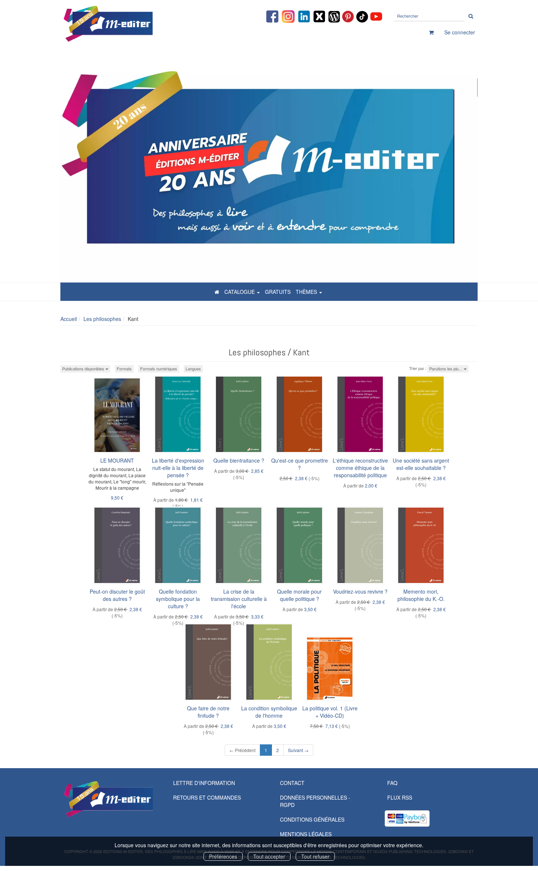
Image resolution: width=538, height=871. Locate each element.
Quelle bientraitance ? (238, 460)
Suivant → (298, 750)
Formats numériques (158, 368)
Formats (124, 368)
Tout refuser (315, 856)
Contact (292, 782)
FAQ (392, 782)
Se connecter (459, 32)
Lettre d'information (204, 782)
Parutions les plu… (446, 368)
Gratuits (278, 291)
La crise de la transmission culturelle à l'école (239, 599)
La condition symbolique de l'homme (269, 711)
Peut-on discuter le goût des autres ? (117, 595)
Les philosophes (102, 318)
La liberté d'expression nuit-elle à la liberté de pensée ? (178, 468)
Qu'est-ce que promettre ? (299, 464)
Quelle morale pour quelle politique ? (299, 595)
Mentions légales (306, 834)
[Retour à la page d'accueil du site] (126, 23)
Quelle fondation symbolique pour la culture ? (178, 599)
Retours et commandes (207, 797)
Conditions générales (312, 819)
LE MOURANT (117, 460)
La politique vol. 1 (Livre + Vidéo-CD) (330, 711)
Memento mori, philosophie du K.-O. (421, 595)
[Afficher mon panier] (431, 32)
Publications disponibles (83, 368)
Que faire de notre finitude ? (208, 711)
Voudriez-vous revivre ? (360, 591)
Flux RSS (399, 797)
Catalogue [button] (240, 291)
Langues (193, 368)
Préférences (223, 856)
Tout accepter (269, 856)
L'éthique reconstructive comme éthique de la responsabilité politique (360, 468)
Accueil (68, 318)
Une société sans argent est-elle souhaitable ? (421, 464)
